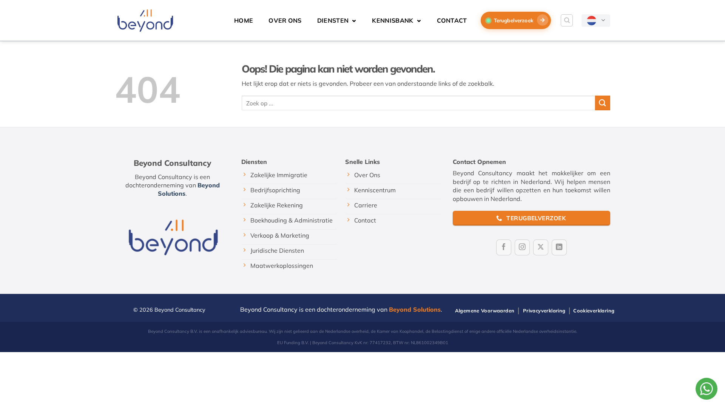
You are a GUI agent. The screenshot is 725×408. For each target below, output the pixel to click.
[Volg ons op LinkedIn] (559, 247)
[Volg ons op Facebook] (503, 247)
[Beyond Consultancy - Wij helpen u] (145, 20)
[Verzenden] (602, 103)
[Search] (567, 20)
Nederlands (596, 20)
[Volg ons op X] (540, 247)
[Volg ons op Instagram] (522, 247)
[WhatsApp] (706, 389)
